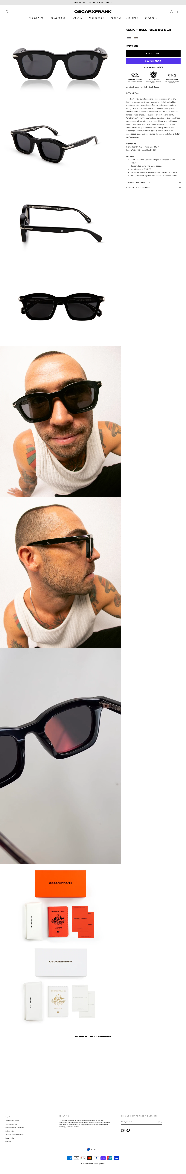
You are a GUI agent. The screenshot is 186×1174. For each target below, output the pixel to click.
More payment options (153, 67)
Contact (8, 1141)
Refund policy (9, 1131)
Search (7, 1117)
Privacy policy (10, 1138)
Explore (150, 18)
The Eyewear (36, 18)
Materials (132, 18)
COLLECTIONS (58, 18)
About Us (116, 18)
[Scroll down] (60, 1162)
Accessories (97, 18)
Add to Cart (26, 1083)
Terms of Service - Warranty (14, 1134)
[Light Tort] (136, 37)
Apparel (78, 18)
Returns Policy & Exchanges (14, 1127)
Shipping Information (12, 1120)
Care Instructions (11, 1124)
